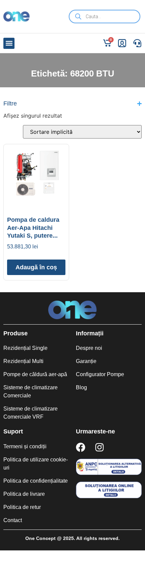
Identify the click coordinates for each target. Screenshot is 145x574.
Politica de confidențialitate (35, 481)
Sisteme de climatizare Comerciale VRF (30, 413)
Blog (81, 387)
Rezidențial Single (25, 348)
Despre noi (89, 348)
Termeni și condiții (25, 446)
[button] (8, 43)
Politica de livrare (24, 494)
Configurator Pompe (100, 374)
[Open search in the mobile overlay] (104, 16)
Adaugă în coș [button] (36, 267)
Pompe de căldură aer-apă (35, 374)
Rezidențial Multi (23, 361)
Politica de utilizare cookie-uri (35, 464)
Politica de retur (22, 507)
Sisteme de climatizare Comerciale (30, 391)
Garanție (86, 361)
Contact (12, 520)
